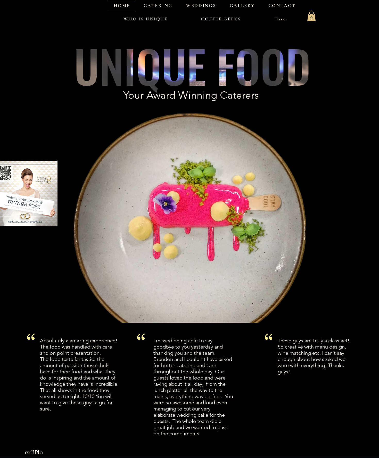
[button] (311, 16)
